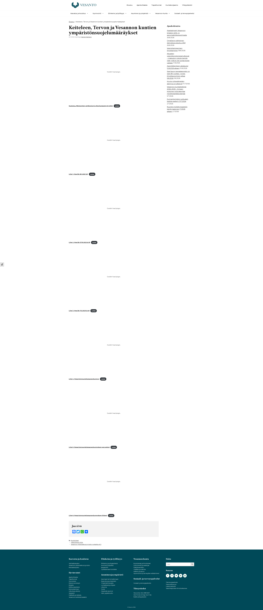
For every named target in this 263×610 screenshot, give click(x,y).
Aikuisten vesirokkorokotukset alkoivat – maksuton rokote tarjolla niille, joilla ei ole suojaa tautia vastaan (178, 58)
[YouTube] (185, 575)
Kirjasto (71, 585)
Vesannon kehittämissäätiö (78, 597)
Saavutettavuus (171, 584)
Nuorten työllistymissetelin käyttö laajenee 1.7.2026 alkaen (177, 109)
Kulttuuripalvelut (74, 587)
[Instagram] (172, 575)
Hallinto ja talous (139, 571)
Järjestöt (72, 593)
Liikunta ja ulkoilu (74, 591)
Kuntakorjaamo (172, 5)
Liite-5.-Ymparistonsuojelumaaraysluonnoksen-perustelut (89, 447)
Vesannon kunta (161, 13)
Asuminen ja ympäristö (139, 13)
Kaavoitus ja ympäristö (108, 581)
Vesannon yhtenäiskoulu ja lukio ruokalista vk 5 (86, 544)
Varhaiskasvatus (74, 563)
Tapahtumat (156, 5)
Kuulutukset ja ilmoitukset (142, 563)
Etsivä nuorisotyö (74, 583)
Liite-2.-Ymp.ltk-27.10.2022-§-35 (79, 242)
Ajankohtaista (142, 5)
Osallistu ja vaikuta (140, 569)
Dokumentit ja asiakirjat (141, 565)
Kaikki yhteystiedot (140, 597)
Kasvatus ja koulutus (78, 13)
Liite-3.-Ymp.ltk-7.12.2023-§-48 (79, 310)
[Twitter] (176, 575)
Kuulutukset (75, 540)
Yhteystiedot (187, 5)
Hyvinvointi (97, 13)
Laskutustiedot (171, 586)
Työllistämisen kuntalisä (109, 569)
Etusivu (130, 5)
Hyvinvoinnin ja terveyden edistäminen (146, 573)
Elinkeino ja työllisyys (116, 13)
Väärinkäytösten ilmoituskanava (176, 588)
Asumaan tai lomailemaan (109, 579)
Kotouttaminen (74, 589)
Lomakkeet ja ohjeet (108, 585)
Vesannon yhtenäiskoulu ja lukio (79, 565)
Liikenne (104, 587)
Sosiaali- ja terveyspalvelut (184, 13)
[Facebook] (167, 575)
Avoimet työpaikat (107, 565)
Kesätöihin (104, 567)
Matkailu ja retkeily (75, 595)
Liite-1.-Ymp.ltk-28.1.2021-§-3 (78, 174)
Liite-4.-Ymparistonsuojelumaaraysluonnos (84, 379)
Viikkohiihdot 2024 (77, 542)
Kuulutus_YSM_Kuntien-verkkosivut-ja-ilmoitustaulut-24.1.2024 (91, 106)
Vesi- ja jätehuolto (107, 593)
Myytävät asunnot (107, 591)
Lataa (117, 106)
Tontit (103, 589)
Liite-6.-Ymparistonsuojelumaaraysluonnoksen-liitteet (88, 515)
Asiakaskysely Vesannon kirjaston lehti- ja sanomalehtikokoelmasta (177, 33)
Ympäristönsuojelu (107, 583)
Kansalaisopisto (74, 567)
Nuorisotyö (72, 581)
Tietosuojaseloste (172, 582)
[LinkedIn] (180, 575)
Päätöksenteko (139, 567)
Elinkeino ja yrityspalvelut (109, 563)
